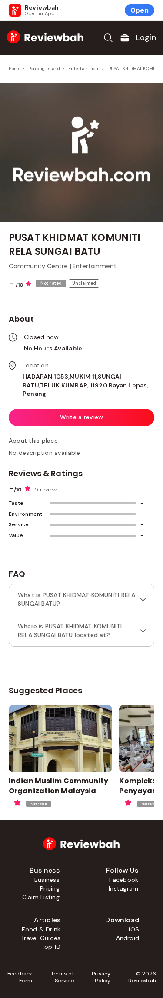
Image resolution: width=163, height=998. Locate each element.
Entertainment (84, 68)
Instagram (123, 888)
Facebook (123, 880)
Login (146, 37)
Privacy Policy (101, 977)
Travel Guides (40, 938)
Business (47, 880)
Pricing (50, 888)
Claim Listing (41, 897)
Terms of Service (62, 977)
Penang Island (44, 68)
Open (139, 10)
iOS (134, 929)
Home (14, 68)
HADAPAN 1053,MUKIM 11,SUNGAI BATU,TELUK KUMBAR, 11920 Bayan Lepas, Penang (86, 385)
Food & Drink (41, 929)
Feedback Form (19, 977)
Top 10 (50, 947)
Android (128, 938)
